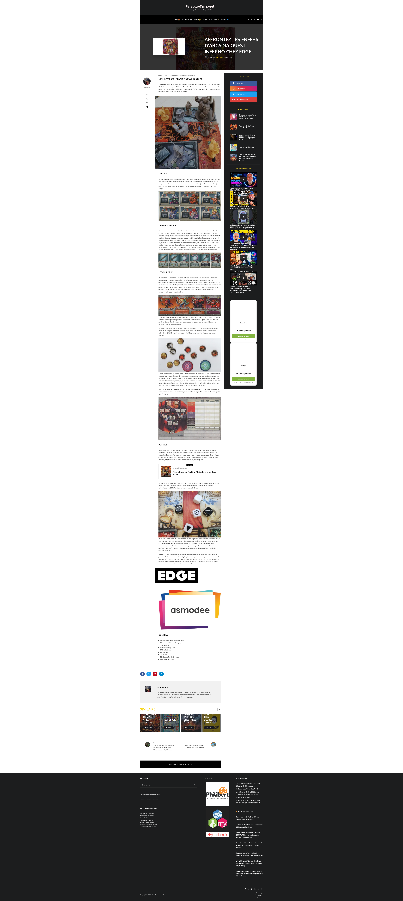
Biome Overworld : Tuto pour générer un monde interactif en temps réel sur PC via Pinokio (249, 873)
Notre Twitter (144, 818)
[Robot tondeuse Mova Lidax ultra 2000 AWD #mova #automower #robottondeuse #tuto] (243, 217)
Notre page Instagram (147, 816)
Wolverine (211, 57)
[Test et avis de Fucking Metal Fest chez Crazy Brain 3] (166, 471)
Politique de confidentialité (149, 800)
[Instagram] (254, 19)
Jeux (216, 57)
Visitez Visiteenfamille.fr (148, 827)
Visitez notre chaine (237, 292)
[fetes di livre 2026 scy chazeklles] (233, 137)
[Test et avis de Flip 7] (170, 723)
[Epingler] (147, 103)
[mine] (233, 127)
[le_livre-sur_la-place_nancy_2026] (233, 117)
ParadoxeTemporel (200, 6)
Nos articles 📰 (187, 19)
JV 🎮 (210, 19)
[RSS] (258, 889)
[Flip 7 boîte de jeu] (233, 147)
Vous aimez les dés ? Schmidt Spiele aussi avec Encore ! (195, 745)
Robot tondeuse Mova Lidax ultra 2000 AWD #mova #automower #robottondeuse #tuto (248, 835)
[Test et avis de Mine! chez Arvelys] (150, 723)
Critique (221, 57)
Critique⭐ (197, 19)
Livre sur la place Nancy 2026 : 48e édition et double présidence (248, 117)
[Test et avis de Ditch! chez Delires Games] (211, 723)
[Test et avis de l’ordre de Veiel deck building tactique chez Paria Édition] (191, 723)
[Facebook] (248, 19)
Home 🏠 (177, 19)
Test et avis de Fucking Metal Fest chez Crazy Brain (195, 473)
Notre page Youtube (146, 820)
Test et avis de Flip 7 (246, 147)
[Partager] (147, 94)
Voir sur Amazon (243, 336)
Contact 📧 (224, 19)
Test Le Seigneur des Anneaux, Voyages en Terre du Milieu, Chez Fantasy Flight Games (163, 746)
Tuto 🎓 (216, 19)
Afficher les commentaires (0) (179, 764)
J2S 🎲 (205, 19)
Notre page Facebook (147, 813)
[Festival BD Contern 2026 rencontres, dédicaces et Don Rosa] (243, 198)
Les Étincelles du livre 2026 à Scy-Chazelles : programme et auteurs (247, 137)
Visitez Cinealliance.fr (147, 822)
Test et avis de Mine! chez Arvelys (246, 127)
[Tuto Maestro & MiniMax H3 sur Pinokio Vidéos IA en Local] (243, 179)
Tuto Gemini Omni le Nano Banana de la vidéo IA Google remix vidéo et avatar (249, 845)
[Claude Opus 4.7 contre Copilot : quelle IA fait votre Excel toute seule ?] (243, 257)
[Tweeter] (147, 99)
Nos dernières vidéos (245, 811)
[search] (194, 784)
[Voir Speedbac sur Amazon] (243, 311)
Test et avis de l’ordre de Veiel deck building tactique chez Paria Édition (247, 157)
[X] (251, 19)
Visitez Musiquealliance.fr (148, 824)
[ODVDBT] (233, 157)
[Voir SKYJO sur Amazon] (243, 353)
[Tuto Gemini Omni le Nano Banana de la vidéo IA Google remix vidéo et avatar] (243, 237)
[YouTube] (258, 19)
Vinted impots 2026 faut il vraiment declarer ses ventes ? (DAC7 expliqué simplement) (249, 863)
